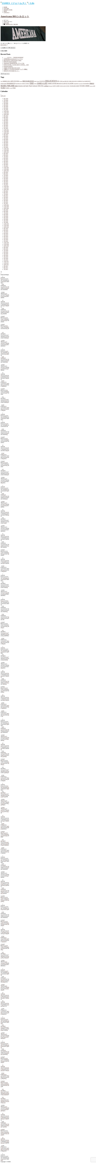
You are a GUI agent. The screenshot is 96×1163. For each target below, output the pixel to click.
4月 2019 (6, 236)
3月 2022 (6, 181)
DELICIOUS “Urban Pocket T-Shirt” (13, 60)
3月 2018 (6, 256)
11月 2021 (6, 188)
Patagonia (50, 86)
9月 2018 (6, 247)
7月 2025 (6, 119)
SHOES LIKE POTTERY (64, 86)
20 (7, 327)
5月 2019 (6, 234)
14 (3, 311)
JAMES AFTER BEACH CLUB (12, 67)
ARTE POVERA (15, 81)
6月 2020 (6, 214)
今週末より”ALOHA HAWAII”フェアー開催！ (16, 69)
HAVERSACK (18, 83)
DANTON (42, 81)
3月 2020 (6, 219)
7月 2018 (6, 250)
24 (7, 288)
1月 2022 (6, 184)
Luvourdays (86, 83)
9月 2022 (6, 172)
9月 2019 (6, 228)
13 (2, 287)
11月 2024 (6, 131)
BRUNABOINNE (28, 81)
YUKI (3, 88)
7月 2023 (6, 156)
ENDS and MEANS (64, 81)
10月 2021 (6, 189)
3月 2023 (6, 162)
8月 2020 (6, 211)
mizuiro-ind (21, 86)
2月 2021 (6, 202)
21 (7, 352)
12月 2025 (6, 111)
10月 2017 (3, 96)
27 (2, 313)
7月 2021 (6, 194)
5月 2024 (6, 141)
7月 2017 (6, 269)
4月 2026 (6, 105)
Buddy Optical (36, 81)
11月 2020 (6, 206)
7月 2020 (6, 213)
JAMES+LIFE (42, 83)
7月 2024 (6, 137)
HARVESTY (88, 81)
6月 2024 (6, 139)
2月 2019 (6, 239)
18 (7, 383)
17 (7, 287)
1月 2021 (6, 203)
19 (7, 295)
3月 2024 (6, 144)
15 (7, 303)
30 (7, 338)
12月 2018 (6, 242)
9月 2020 (6, 209)
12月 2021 (6, 186)
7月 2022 (6, 175)
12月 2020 (6, 205)
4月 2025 (6, 123)
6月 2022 (6, 177)
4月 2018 (6, 255)
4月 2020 (6, 217)
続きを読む (4, 45)
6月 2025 (6, 120)
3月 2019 (6, 238)
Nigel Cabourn (33, 86)
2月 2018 (6, 258)
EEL (58, 81)
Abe (1, 81)
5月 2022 (6, 178)
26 (3, 305)
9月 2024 (6, 134)
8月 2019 (6, 230)
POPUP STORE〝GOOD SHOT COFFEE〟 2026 (16, 64)
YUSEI (7, 88)
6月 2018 (6, 252)
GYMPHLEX (80, 81)
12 (5, 293)
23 (6, 288)
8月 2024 (6, 136)
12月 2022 (6, 167)
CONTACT (6, 12)
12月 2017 (6, 261)
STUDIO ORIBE (85, 86)
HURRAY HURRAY (25, 83)
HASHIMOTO (11, 83)
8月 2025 (6, 117)
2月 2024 (6, 145)
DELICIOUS (51, 81)
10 (1, 279)
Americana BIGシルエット (15, 16)
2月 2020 (6, 220)
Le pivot (76, 83)
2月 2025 (6, 126)
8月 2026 (6, 98)
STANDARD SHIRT (74, 86)
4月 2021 (6, 198)
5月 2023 (6, 159)
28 (7, 354)
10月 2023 (6, 152)
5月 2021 (6, 197)
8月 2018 (6, 249)
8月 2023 (6, 155)
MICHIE (16, 24)
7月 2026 (6, 100)
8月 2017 (6, 267)
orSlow (46, 86)
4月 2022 (6, 180)
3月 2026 (6, 106)
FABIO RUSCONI (73, 81)
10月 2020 (6, 208)
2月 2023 (6, 164)
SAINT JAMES (56, 86)
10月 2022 (6, 170)
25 (3, 281)
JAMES (35, 83)
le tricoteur (80, 83)
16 (2, 319)
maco (92, 83)
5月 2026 (6, 103)
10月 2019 (6, 227)
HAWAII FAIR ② (8, 66)
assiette (21, 81)
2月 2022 (6, 183)
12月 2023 (6, 148)
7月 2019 (6, 231)
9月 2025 (6, 116)
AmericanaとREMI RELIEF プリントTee (14, 63)
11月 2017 (6, 263)
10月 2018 (6, 245)
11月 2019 (6, 225)
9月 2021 (6, 191)
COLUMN (6, 8)
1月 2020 (6, 222)
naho (27, 86)
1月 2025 (6, 128)
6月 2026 (6, 101)
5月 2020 (6, 216)
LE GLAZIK (69, 83)
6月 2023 (6, 158)
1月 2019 (6, 241)
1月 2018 (6, 260)
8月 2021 (6, 192)
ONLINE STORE (8, 9)
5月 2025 (6, 122)
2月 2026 (6, 108)
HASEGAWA (3, 83)
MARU (4, 85)
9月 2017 (6, 266)
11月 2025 (6, 112)
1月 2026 (6, 109)
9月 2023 (6, 153)
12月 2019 (6, 224)
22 (2, 296)
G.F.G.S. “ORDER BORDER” (14, 57)
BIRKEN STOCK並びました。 (12, 70)
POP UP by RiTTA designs (10, 61)
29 (7, 305)
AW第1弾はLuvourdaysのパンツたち (13, 59)
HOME (5, 7)
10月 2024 (6, 133)
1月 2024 (6, 147)
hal (83, 81)
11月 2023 (6, 150)
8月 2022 (6, 173)
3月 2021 (6, 200)
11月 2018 (6, 244)
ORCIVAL (41, 86)
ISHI (32, 83)
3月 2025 (6, 125)
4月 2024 (6, 142)
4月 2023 (6, 161)
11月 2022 (6, 169)
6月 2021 (6, 195)
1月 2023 (6, 166)
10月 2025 (6, 114)
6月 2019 (6, 233)
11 (4, 406)
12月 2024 (6, 130)
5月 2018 (6, 253)
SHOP (5, 11)
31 (7, 362)
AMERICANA (9, 24)
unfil (94, 86)
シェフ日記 (12, 88)
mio (16, 86)
